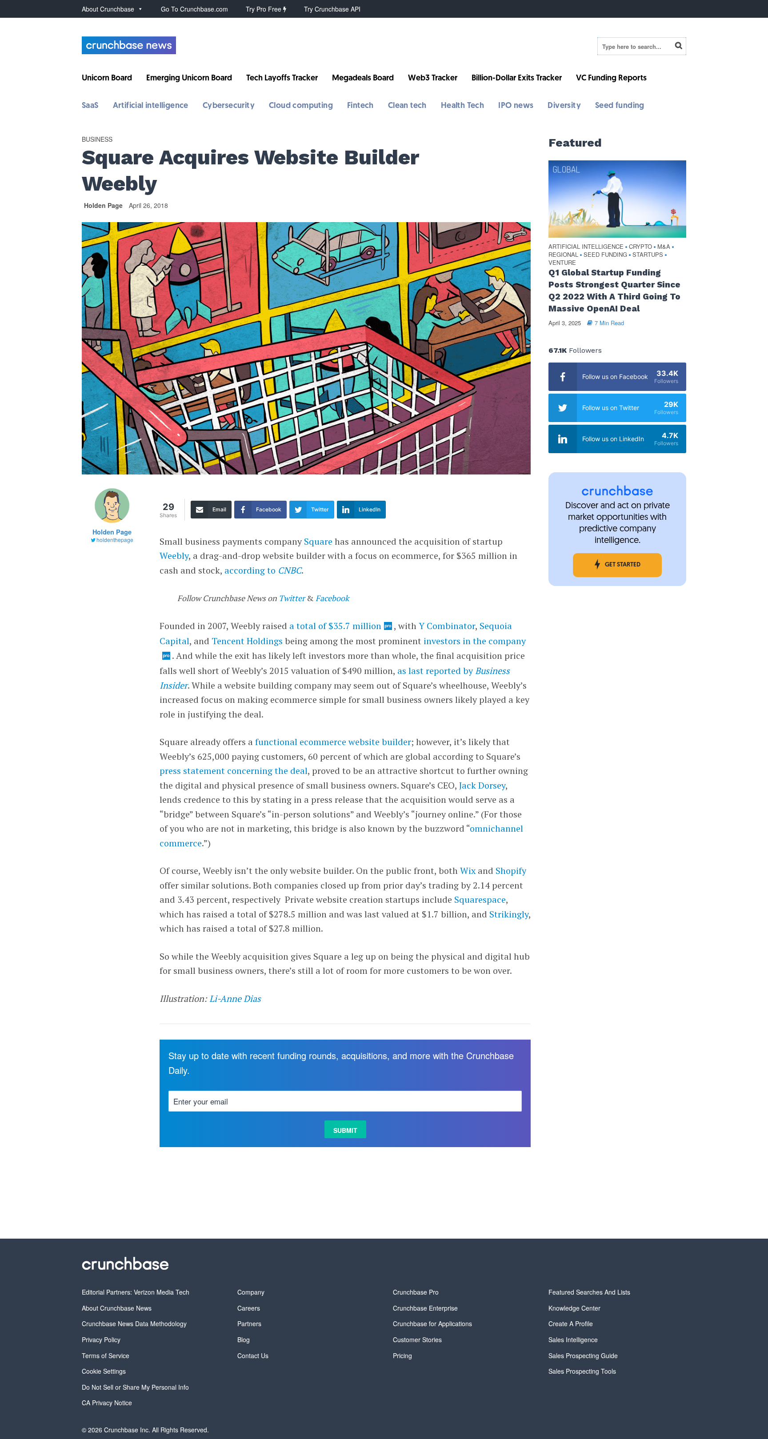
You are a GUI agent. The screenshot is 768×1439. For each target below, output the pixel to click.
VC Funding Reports (611, 79)
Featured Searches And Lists (589, 1292)
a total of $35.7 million (335, 626)
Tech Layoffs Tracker (282, 79)
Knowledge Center (574, 1307)
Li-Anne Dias (235, 999)
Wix (468, 871)
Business (97, 139)
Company (250, 1292)
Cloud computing (301, 106)
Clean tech (407, 106)
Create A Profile (570, 1323)
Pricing (402, 1355)
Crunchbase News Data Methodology (134, 1323)
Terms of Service (105, 1355)
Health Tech (462, 106)
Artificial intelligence (150, 106)
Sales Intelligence (573, 1339)
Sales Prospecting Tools (582, 1371)
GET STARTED (622, 565)
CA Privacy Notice (107, 1402)
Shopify (511, 871)
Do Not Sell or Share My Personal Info (135, 1387)
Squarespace (480, 899)
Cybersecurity (229, 106)
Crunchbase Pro (416, 1292)
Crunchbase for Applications (432, 1323)
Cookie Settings (104, 1371)
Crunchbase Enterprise (425, 1307)
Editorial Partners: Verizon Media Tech (135, 1292)
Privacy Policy (101, 1339)
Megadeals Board (363, 79)
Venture (562, 263)
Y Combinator (447, 626)
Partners (249, 1323)
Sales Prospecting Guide (583, 1355)
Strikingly (508, 914)
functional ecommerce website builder (333, 742)
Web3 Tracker (432, 79)
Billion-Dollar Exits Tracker (517, 79)
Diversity (564, 106)
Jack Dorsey (482, 785)
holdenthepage (114, 539)
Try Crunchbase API (332, 8)
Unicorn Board (107, 79)
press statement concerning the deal (234, 771)
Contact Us (252, 1355)
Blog (243, 1339)
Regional (563, 255)
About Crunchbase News (117, 1307)
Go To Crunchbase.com (194, 8)
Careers (248, 1307)
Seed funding (619, 106)
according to (262, 570)
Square (318, 541)
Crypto (640, 247)
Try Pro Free (264, 8)
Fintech (360, 106)
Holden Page (103, 205)
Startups (647, 255)
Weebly (174, 556)
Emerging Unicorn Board (189, 79)
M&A (663, 247)
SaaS (90, 106)
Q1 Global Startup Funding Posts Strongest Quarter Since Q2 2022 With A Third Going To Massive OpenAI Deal (614, 290)
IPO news (515, 106)
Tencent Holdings (247, 641)
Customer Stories (417, 1339)
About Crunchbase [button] (108, 8)
